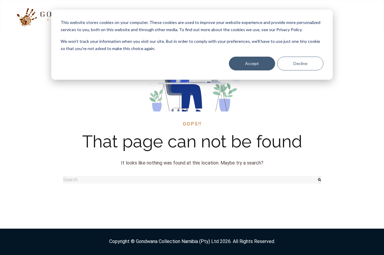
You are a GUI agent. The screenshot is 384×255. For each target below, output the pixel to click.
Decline (300, 63)
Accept (252, 63)
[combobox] (190, 180)
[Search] (319, 180)
